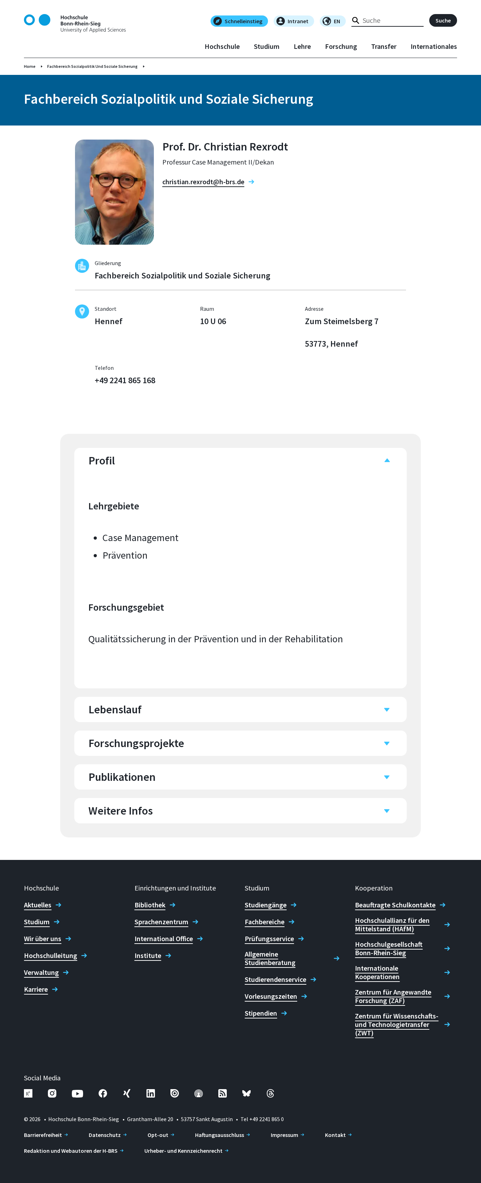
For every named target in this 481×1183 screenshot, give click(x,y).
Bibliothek (150, 905)
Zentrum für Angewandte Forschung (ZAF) (393, 996)
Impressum (284, 1134)
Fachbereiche (265, 922)
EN (337, 21)
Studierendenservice (275, 979)
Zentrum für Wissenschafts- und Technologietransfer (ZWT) (396, 1024)
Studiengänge (266, 905)
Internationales (434, 46)
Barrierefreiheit (43, 1134)
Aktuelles (37, 905)
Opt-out (158, 1134)
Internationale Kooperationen (377, 972)
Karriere (36, 989)
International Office (164, 938)
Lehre (302, 46)
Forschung (341, 46)
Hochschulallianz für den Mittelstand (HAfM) (392, 924)
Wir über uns (42, 938)
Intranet (298, 21)
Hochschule (222, 46)
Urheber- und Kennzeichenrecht (183, 1150)
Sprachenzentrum (161, 922)
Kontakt (335, 1134)
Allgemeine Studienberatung (270, 958)
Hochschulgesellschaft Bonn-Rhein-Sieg (389, 948)
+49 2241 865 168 (125, 380)
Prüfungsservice (269, 938)
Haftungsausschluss (219, 1134)
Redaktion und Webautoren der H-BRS (71, 1150)
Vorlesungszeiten (271, 996)
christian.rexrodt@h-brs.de (203, 182)
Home (30, 66)
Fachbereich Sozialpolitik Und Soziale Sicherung (92, 66)
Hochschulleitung (50, 955)
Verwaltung (41, 972)
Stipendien (261, 1013)
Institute (148, 955)
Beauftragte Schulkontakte (395, 905)
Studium (267, 46)
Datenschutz (105, 1134)
